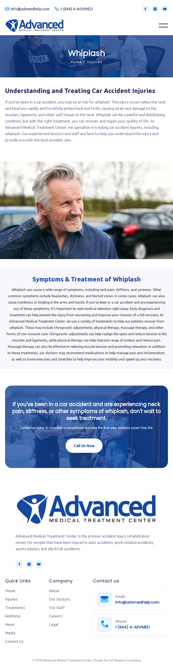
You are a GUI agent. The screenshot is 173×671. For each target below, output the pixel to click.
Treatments (15, 607)
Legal (53, 624)
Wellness (12, 616)
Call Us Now (84, 446)
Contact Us (14, 641)
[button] (163, 25)
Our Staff (57, 607)
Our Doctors (59, 599)
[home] (34, 25)
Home (76, 62)
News (10, 624)
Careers (55, 616)
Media (10, 633)
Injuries (94, 62)
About (54, 591)
